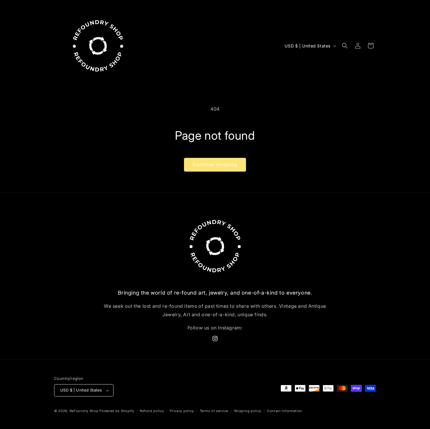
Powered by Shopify (116, 411)
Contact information (284, 411)
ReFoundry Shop (84, 411)
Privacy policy (182, 411)
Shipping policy (248, 411)
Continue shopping (215, 164)
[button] (344, 45)
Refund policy (152, 411)
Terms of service (214, 411)
